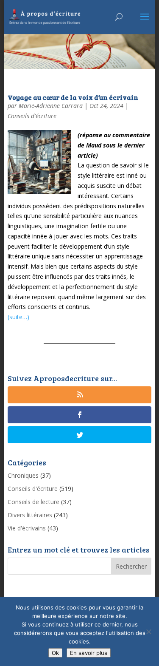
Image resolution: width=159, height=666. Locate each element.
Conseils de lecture (33, 502)
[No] (148, 631)
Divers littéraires (30, 515)
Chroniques (23, 475)
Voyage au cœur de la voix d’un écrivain (73, 97)
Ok (55, 652)
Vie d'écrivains (27, 528)
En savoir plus (88, 652)
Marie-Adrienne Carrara (51, 106)
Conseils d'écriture (32, 116)
